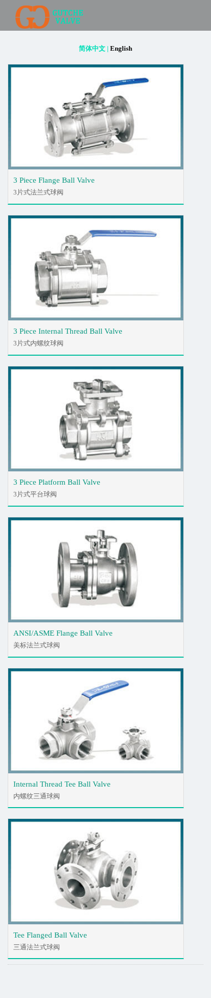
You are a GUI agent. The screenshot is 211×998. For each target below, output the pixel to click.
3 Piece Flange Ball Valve (54, 180)
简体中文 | (94, 48)
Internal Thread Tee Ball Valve (62, 784)
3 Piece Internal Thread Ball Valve (67, 331)
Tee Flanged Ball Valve (50, 935)
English (121, 48)
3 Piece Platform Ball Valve (56, 482)
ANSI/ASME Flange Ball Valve (63, 633)
